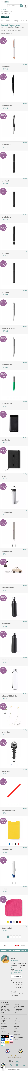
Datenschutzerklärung (18, 1037)
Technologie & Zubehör (19, 1006)
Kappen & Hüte (4, 1007)
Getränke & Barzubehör (6, 1010)
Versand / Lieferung (18, 1021)
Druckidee (11, 1069)
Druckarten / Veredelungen (6, 1018)
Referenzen (16, 1031)
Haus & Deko (3, 1006)
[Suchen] (21, 5)
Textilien (2, 1012)
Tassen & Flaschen (5, 1004)
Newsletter (16, 1033)
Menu (5, 5)
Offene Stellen (17, 1034)
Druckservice (17, 1018)
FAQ (15, 1020)
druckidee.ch (13, 973)
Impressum (16, 1039)
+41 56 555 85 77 (18, 970)
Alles (2, 20)
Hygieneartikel (17, 1004)
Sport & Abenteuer (5, 1009)
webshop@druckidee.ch (16, 972)
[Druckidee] (5, 1)
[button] (1, 945)
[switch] (3, 1069)
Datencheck (3, 1023)
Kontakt (16, 1023)
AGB (15, 1036)
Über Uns (16, 1030)
